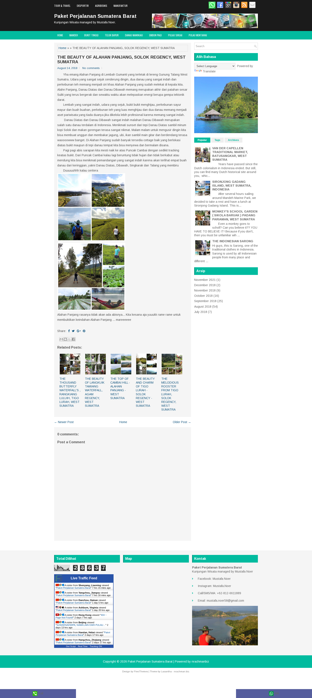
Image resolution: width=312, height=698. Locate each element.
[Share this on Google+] (79, 331)
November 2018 (205, 290)
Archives (233, 140)
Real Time (83, 646)
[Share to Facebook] (73, 339)
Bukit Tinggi (91, 35)
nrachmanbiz (200, 661)
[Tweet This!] (73, 331)
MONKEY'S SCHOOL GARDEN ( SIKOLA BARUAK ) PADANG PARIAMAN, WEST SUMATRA (234, 215)
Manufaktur (121, 5)
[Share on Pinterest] (84, 331)
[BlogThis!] (65, 339)
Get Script (71, 646)
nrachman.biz (181, 671)
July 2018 (200, 312)
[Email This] (61, 339)
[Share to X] (69, 339)
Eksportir (83, 5)
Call (40, 693)
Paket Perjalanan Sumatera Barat (95, 16)
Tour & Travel (62, 5)
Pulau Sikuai (175, 35)
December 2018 (205, 285)
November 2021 (205, 279)
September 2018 (205, 301)
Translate (209, 71)
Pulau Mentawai (198, 35)
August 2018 (202, 306)
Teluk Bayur (112, 35)
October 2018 (203, 295)
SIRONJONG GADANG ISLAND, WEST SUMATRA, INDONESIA (231, 185)
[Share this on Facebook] (69, 331)
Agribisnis (101, 5)
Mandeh (73, 35)
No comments (91, 68)
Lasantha (166, 671)
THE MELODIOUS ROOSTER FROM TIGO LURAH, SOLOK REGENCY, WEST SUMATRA (170, 394)
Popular (202, 140)
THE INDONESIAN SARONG (232, 241)
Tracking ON (96, 646)
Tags (217, 140)
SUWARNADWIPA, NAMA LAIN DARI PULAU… (80, 625)
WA (276, 693)
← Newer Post (64, 422)
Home (60, 35)
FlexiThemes (141, 671)
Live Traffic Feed (84, 578)
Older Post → (182, 422)
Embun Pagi (155, 35)
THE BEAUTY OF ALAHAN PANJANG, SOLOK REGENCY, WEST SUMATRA (121, 59)
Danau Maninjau (134, 35)
